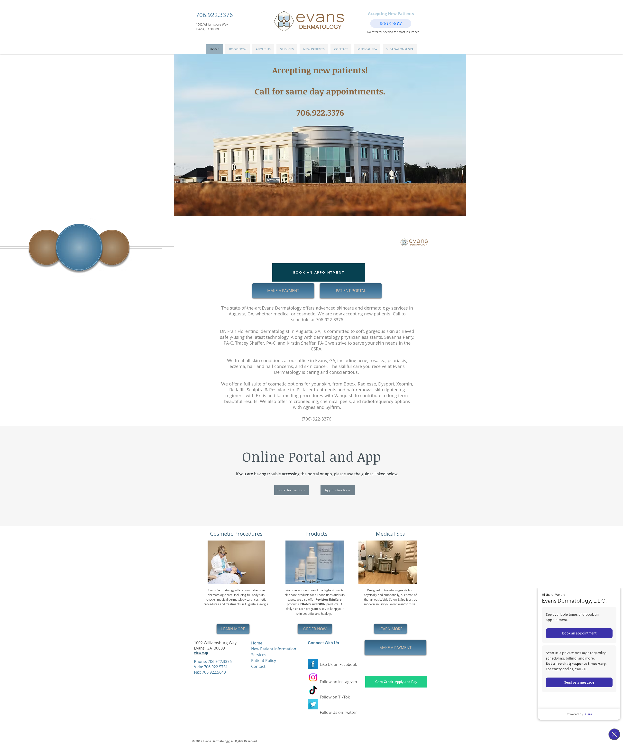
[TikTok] (313, 691)
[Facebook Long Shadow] (313, 664)
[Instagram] (313, 677)
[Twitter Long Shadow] (313, 704)
